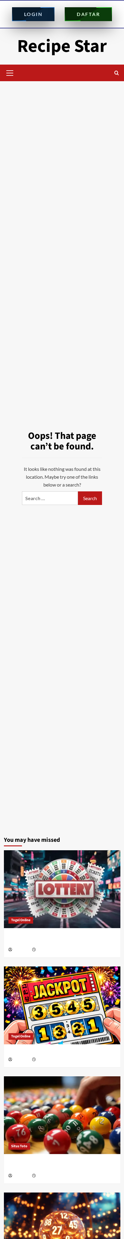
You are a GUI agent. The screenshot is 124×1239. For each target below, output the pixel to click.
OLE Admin (21, 950)
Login (33, 14)
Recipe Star (62, 46)
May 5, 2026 (45, 1176)
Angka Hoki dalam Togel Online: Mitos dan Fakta (56, 1052)
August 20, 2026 (49, 1059)
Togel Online (20, 920)
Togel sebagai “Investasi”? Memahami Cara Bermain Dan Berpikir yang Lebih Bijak (60, 1165)
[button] (10, 72)
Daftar (88, 14)
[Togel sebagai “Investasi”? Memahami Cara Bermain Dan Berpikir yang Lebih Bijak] (62, 1115)
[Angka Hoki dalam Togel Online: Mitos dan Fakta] (62, 1005)
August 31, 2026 (49, 950)
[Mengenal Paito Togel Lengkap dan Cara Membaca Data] (62, 889)
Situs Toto (19, 1146)
